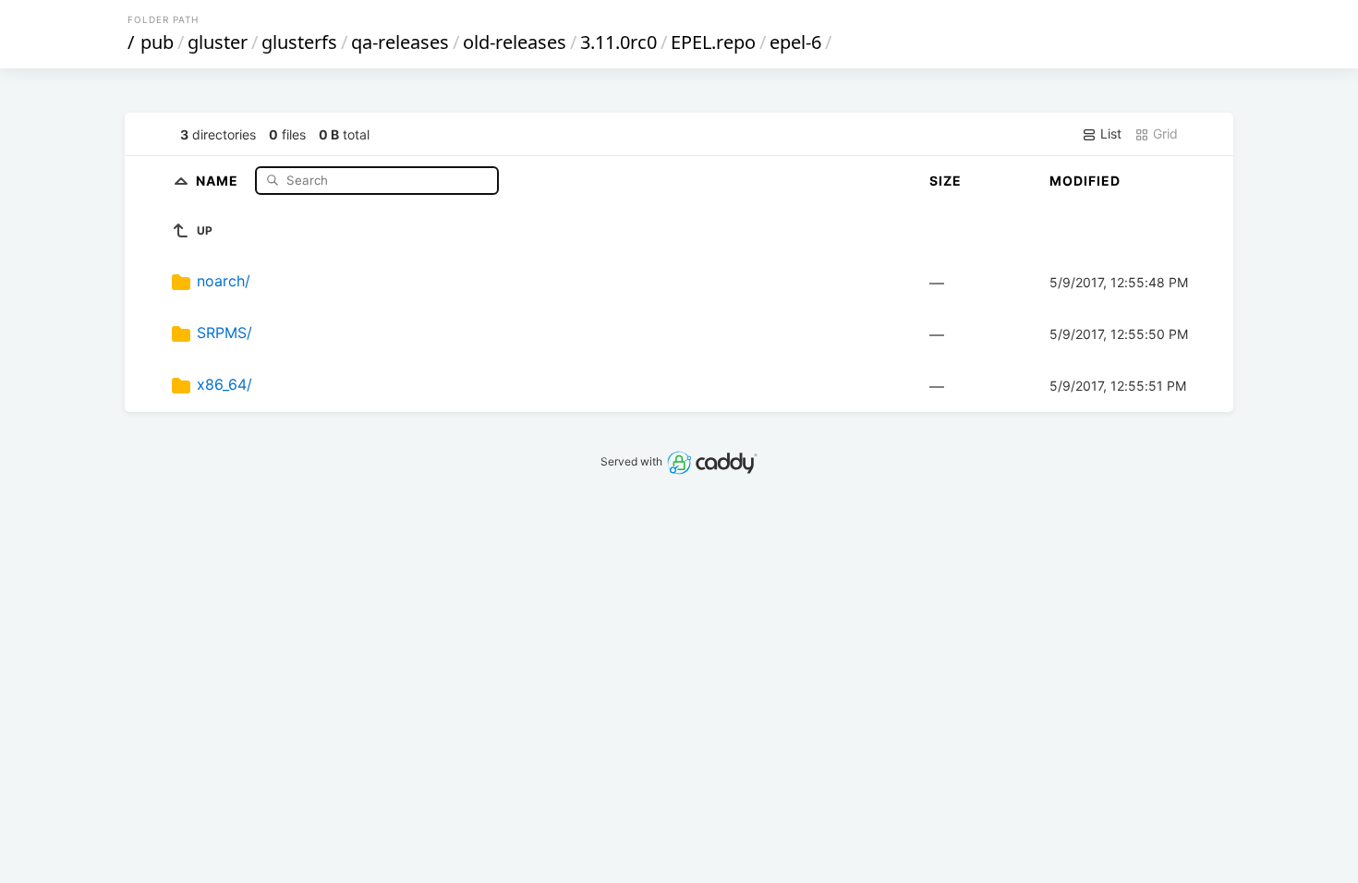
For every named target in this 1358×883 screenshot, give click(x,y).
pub (157, 42)
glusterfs (299, 42)
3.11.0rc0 (618, 42)
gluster (218, 42)
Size (945, 180)
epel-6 (795, 42)
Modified (1085, 180)
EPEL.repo (713, 42)
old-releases (514, 42)
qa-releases (400, 42)
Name (219, 179)
